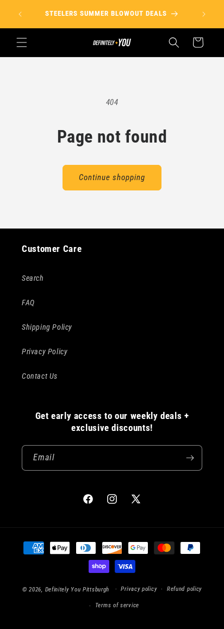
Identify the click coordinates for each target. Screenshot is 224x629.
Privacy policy (139, 589)
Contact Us (40, 376)
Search (33, 278)
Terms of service (117, 605)
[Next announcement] (204, 14)
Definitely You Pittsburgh (77, 589)
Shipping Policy (47, 327)
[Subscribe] (190, 458)
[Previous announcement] (20, 14)
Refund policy (184, 589)
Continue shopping (112, 177)
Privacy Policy (44, 351)
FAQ (28, 302)
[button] (22, 42)
